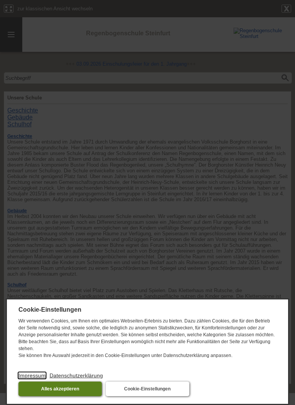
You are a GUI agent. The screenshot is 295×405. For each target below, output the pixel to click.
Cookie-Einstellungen (147, 389)
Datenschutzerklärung (76, 375)
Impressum (32, 375)
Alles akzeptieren (60, 389)
